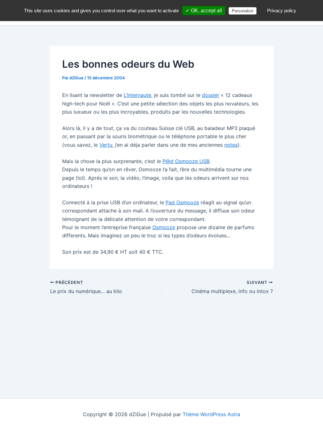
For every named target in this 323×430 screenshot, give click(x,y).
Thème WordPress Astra (211, 414)
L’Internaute (137, 95)
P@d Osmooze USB (185, 161)
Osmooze (163, 227)
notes (231, 145)
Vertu (105, 145)
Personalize (242, 10)
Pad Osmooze (182, 202)
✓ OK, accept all (203, 10)
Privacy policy (281, 10)
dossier (210, 95)
